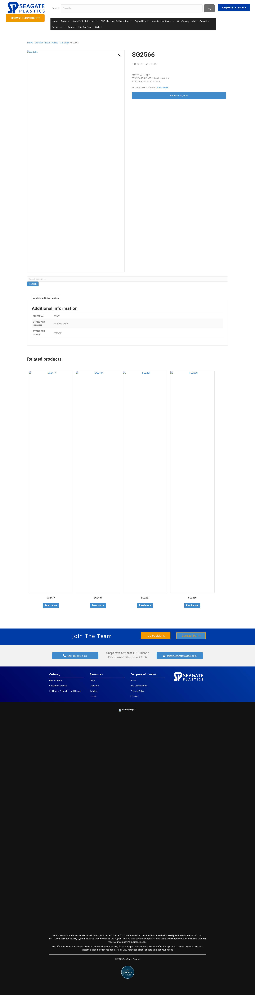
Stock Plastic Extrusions (83, 21)
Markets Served (199, 21)
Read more (51, 605)
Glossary (94, 685)
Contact (71, 27)
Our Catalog (183, 21)
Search (55, 8)
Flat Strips (64, 42)
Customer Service (58, 685)
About (64, 21)
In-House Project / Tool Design (65, 690)
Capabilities (140, 21)
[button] (209, 8)
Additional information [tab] (46, 298)
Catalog (94, 690)
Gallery (98, 27)
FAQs (92, 680)
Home (55, 21)
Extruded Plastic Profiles (46, 42)
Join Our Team (85, 27)
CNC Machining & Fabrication (115, 21)
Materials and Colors (161, 21)
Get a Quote (55, 680)
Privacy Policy (137, 690)
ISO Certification (138, 685)
